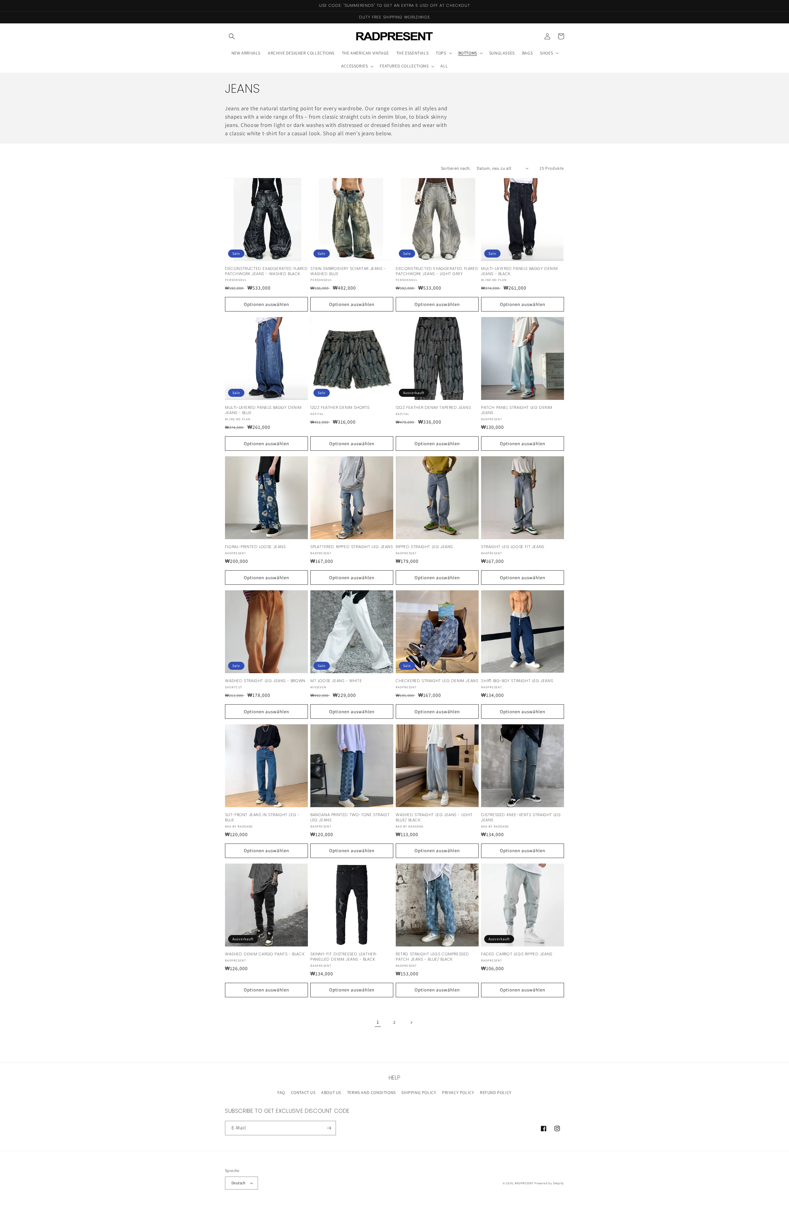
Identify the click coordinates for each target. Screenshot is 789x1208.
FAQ (281, 1092)
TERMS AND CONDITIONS (371, 1092)
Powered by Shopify (549, 1183)
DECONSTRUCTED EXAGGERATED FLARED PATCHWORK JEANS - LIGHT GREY (437, 271)
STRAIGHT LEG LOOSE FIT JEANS (512, 547)
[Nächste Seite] (411, 1022)
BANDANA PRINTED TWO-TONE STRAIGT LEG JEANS (350, 817)
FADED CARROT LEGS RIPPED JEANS (516, 954)
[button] (232, 36)
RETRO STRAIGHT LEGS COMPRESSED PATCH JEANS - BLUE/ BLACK (432, 957)
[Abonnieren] (329, 1128)
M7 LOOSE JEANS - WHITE (336, 681)
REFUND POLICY (496, 1092)
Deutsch (238, 1183)
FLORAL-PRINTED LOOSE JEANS (255, 547)
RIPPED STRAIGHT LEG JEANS (424, 547)
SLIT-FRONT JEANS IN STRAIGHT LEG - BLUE (262, 817)
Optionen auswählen (266, 304)
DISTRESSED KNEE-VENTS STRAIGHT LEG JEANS (521, 817)
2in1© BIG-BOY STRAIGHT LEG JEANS (517, 681)
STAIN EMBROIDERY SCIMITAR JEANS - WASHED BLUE (348, 271)
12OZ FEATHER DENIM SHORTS (340, 407)
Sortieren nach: (456, 168)
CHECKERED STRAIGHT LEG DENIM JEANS (437, 681)
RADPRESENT (524, 1183)
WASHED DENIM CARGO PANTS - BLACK (265, 954)
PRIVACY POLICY (458, 1092)
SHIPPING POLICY (418, 1092)
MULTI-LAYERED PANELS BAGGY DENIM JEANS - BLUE (263, 410)
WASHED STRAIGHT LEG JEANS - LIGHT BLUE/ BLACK (434, 817)
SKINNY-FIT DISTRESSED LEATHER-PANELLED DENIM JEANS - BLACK (344, 957)
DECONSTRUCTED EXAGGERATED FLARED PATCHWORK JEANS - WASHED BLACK (266, 271)
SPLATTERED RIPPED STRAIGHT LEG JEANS (351, 547)
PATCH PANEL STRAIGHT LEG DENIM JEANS (516, 410)
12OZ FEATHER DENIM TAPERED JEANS (433, 407)
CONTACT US (303, 1092)
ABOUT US (331, 1092)
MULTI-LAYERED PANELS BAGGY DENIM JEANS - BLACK (519, 271)
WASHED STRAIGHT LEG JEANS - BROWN (265, 681)
